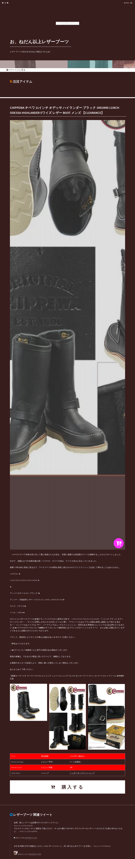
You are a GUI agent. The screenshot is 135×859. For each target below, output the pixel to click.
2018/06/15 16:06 (35, 854)
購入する (70, 787)
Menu (127, 3)
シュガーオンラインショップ (82, 773)
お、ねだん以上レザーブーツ (39, 41)
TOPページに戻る (17, 70)
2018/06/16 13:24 (31, 838)
